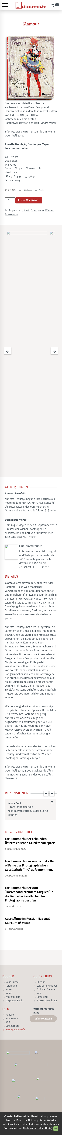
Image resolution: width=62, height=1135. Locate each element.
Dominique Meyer (15, 520)
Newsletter (42, 997)
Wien (41, 210)
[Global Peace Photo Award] (23, 1101)
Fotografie (11, 986)
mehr (53, 510)
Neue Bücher (12, 982)
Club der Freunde (46, 989)
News (39, 993)
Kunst (9, 989)
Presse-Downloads (47, 1000)
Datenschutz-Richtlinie (37, 1128)
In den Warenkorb (28, 200)
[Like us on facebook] (45, 1054)
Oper (34, 210)
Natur (9, 993)
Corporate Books (15, 1000)
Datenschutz (12, 1026)
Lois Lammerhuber (30, 546)
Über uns (41, 982)
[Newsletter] (18, 1054)
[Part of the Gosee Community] (40, 1101)
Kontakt (10, 1015)
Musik (25, 210)
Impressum (12, 1018)
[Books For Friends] (31, 1067)
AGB (8, 1022)
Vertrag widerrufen (16, 1029)
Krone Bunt (30, 803)
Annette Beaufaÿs (15, 493)
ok (55, 1128)
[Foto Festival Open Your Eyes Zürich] (43, 1083)
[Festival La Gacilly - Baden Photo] (21, 1083)
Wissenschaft (13, 997)
